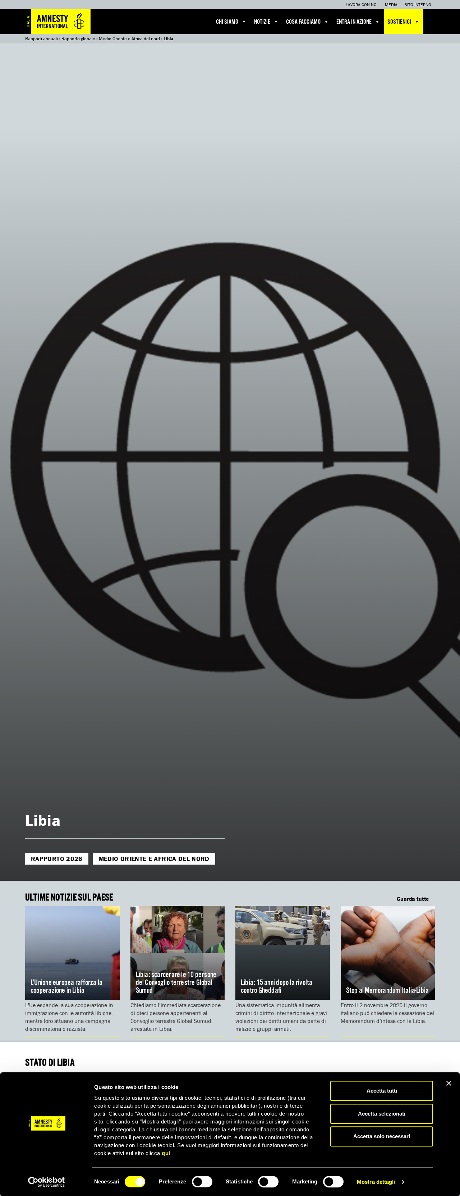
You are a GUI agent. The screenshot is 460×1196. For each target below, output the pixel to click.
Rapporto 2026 (57, 859)
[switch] (202, 1181)
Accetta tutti (382, 1091)
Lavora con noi (362, 4)
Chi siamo (227, 22)
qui (166, 1153)
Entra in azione (354, 22)
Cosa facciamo (303, 22)
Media (391, 4)
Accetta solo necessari (381, 1136)
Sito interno (418, 4)
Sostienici (399, 22)
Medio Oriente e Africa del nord (129, 39)
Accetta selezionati (381, 1114)
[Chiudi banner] (448, 1083)
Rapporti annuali (41, 39)
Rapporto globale (78, 39)
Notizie (262, 22)
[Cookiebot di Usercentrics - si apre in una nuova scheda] (46, 1182)
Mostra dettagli (376, 1182)
